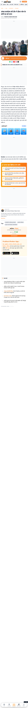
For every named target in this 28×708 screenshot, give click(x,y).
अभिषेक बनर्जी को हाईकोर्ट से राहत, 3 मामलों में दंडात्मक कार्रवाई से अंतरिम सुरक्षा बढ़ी (14, 287)
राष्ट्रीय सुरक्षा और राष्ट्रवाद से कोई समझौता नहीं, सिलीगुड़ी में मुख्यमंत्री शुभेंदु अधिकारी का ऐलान (15, 301)
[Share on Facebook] (12, 62)
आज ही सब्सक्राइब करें (14, 235)
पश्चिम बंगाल (16, 4)
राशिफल (8, 246)
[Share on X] (18, 62)
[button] (14, 47)
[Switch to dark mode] (20, 2)
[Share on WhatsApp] (10, 62)
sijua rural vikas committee (11, 224)
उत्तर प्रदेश (11, 4)
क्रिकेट (4, 246)
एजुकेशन (26, 4)
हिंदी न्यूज (8, 248)
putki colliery (20, 222)
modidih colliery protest (10, 222)
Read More (3, 218)
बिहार (8, 4)
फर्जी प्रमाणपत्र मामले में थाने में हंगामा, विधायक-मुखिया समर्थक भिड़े (15, 168)
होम (1, 4)
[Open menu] (2, 2)
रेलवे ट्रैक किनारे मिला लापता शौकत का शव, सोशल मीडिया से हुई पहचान (14, 173)
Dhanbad (16, 8)
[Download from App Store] (15, 253)
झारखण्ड (4, 4)
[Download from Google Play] (6, 253)
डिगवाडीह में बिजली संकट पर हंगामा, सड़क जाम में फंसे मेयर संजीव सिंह (15, 183)
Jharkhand (11, 8)
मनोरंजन (11, 244)
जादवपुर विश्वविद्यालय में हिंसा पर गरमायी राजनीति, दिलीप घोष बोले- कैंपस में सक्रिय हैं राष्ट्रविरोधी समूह (14, 282)
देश (3, 244)
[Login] (14, 705)
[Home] (7, 2)
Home (2, 8)
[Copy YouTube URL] (14, 62)
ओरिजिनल (22, 4)
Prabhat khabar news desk (10, 16)
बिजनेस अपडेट (16, 244)
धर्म (20, 244)
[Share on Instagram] (16, 62)
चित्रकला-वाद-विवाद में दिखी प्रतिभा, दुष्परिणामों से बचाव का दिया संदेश (14, 178)
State (6, 8)
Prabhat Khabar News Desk (13, 211)
